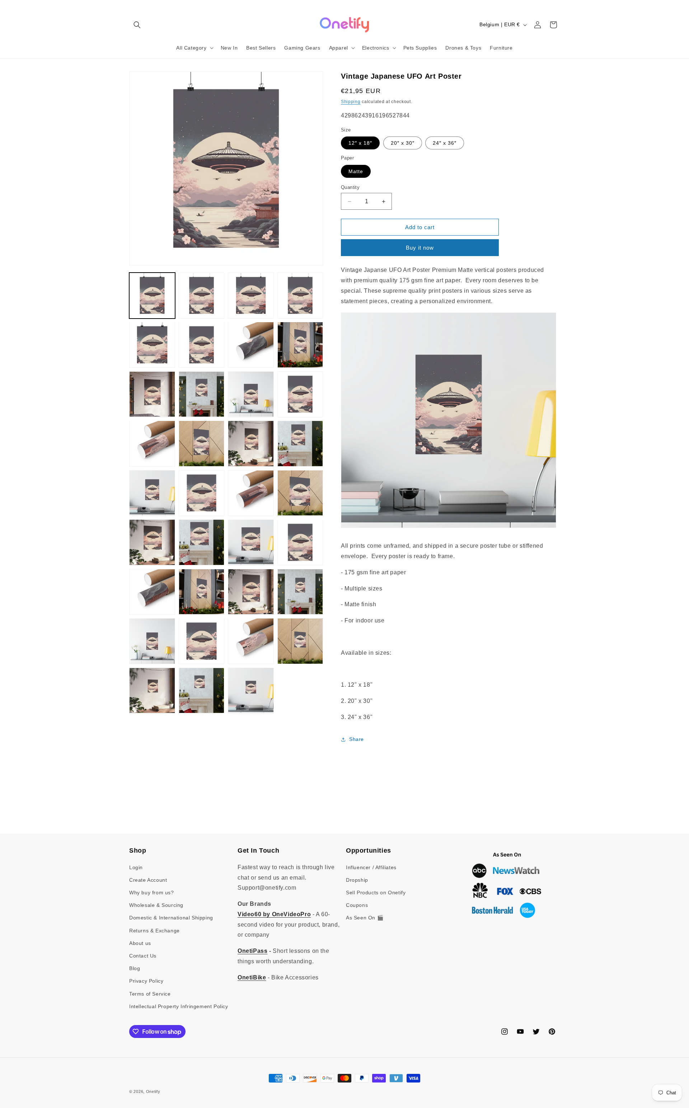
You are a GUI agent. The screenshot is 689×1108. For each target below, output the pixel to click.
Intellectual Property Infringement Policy (178, 1006)
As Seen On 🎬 (364, 918)
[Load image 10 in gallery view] (202, 394)
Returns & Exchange (154, 930)
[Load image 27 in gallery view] (251, 592)
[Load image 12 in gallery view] (300, 394)
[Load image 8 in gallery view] (300, 345)
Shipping (351, 101)
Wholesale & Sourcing (156, 905)
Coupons (357, 905)
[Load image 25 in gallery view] (152, 592)
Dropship (357, 880)
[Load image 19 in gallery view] (251, 493)
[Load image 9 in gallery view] (152, 394)
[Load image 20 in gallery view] (300, 493)
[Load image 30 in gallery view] (202, 641)
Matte (355, 171)
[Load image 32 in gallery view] (300, 641)
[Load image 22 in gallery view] (202, 542)
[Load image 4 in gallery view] (300, 296)
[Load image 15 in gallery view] (251, 444)
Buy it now (420, 248)
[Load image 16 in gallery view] (300, 444)
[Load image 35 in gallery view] (251, 691)
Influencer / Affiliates (371, 867)
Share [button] (356, 739)
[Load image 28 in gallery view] (300, 592)
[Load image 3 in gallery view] (251, 296)
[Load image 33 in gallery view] (152, 691)
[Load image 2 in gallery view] (202, 296)
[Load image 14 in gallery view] (202, 444)
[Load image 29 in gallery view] (152, 641)
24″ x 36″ (444, 143)
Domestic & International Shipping (171, 918)
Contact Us (142, 956)
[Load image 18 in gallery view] (202, 493)
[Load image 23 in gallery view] (251, 542)
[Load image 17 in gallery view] (152, 493)
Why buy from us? (151, 892)
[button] (137, 25)
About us (140, 943)
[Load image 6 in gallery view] (202, 345)
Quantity (350, 187)
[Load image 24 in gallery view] (300, 542)
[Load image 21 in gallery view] (152, 542)
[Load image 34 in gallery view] (202, 691)
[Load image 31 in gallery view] (251, 641)
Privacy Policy (146, 981)
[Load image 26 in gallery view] (202, 592)
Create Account (148, 880)
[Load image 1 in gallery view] (152, 296)
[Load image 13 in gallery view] (152, 444)
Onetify (153, 1091)
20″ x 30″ (402, 143)
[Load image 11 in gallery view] (251, 394)
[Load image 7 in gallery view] (251, 345)
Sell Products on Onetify (376, 892)
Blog (134, 968)
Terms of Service (150, 994)
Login (136, 867)
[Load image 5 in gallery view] (152, 345)
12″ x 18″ (360, 143)
